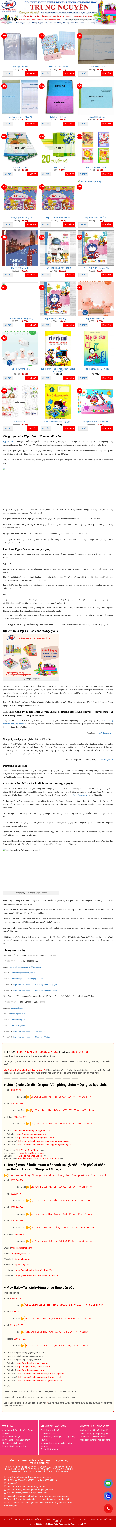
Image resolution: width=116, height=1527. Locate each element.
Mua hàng (31, 73)
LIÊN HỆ (58, 1521)
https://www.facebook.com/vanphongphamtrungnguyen (35, 985)
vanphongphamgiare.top (79, 795)
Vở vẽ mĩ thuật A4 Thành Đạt (96, 422)
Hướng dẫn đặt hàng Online (14, 1446)
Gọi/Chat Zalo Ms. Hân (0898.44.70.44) (54, 1200)
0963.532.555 (49, 1052)
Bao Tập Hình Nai (20, 67)
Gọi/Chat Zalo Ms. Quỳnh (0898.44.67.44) (55, 1214)
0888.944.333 (80, 1052)
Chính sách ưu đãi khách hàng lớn (94, 1430)
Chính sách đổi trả (49, 1433)
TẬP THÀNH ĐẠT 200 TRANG (58, 268)
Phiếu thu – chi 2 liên (58, 117)
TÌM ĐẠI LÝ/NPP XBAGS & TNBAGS (89, 1519)
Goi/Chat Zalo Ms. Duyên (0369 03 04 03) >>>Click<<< (58, 1318)
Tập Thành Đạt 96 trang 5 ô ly (58, 318)
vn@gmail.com (16, 1008)
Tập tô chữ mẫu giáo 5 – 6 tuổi (95, 369)
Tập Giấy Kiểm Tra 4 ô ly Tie (20, 218)
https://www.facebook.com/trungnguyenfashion (40, 1380)
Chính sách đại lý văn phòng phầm (95, 1433)
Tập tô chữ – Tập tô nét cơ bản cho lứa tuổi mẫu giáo (58, 370)
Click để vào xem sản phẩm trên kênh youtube (37, 1158)
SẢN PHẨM (29, 1519)
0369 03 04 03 (16, 1312)
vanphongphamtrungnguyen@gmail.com (25, 967)
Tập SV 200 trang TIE (20, 268)
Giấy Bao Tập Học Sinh (58, 67)
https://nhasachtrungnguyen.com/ (32, 1493)
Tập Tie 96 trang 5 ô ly (20, 369)
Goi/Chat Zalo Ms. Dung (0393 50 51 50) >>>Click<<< (57, 1332)
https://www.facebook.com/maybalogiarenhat (39, 1377)
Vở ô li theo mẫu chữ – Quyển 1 (58, 422)
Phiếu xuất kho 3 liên (96, 117)
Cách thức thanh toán (50, 1430)
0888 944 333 (20, 1339)
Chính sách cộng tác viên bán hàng (95, 1440)
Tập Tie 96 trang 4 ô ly (96, 318)
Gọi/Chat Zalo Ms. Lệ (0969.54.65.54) (54, 1187)
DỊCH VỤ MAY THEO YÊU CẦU (63, 1519)
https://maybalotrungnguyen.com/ (32, 1363)
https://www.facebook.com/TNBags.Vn (29, 1031)
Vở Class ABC (20, 422)
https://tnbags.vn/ (18, 1020)
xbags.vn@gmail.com (21, 1253)
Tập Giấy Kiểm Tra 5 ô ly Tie (58, 218)
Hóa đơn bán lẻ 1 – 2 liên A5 (20, 117)
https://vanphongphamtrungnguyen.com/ (28, 979)
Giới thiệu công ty (106, 733)
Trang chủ (7, 1519)
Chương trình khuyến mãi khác (93, 1437)
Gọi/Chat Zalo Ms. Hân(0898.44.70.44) (54, 1097)
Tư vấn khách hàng (49, 1449)
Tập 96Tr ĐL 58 (58, 167)
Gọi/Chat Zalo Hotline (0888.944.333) (53, 1123)
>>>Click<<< (85, 1097)
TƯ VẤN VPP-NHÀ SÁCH (42, 1519)
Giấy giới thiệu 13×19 (96, 67)
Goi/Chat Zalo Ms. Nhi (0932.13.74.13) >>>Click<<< (64, 1304)
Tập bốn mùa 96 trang (96, 167)
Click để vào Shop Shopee (28, 1150)
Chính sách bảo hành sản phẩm (16, 1440)
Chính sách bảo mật (11, 1437)
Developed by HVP (78, 1524)
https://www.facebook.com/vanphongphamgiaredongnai (35, 990)
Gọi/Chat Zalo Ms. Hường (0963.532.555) (55, 1110)
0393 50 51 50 (16, 1325)
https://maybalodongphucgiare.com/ (34, 1366)
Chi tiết (8, 73)
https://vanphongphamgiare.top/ (24, 973)
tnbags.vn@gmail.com (21, 1248)
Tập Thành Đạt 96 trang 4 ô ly (96, 268)
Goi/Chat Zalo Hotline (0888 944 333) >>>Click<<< (57, 1345)
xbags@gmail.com (17, 1014)
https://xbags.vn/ (18, 1025)
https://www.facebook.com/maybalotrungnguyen (41, 1373)
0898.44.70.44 (27, 1052)
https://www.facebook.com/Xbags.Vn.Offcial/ (31, 1037)
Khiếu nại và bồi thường (12, 1443)
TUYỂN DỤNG (108, 1519)
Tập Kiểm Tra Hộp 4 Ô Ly (95, 218)
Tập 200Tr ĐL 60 (20, 167)
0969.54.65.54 (17, 1180)
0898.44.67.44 (17, 1207)
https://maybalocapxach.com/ (31, 1370)
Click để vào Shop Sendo (30, 1156)
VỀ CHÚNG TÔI (18, 1519)
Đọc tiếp (32, 174)
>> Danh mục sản (105, 759)
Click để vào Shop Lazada (32, 1153)
